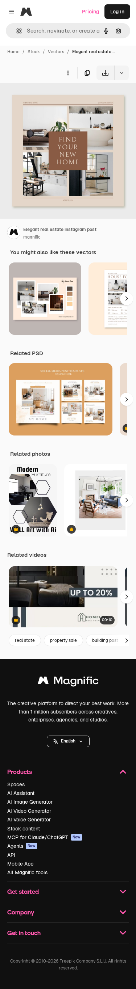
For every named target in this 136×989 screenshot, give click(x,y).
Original (46, 96)
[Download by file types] (121, 73)
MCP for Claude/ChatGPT (44, 837)
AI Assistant (20, 793)
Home (13, 52)
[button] (68, 741)
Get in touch (24, 933)
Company (20, 912)
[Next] (126, 298)
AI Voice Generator (29, 819)
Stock (34, 52)
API (11, 855)
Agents (21, 846)
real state (25, 640)
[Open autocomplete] (16, 31)
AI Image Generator (30, 802)
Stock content (23, 828)
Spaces (16, 784)
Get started (23, 891)
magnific (32, 237)
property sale (63, 640)
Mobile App (20, 863)
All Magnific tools (27, 872)
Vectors (56, 52)
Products (19, 771)
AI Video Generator (29, 811)
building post (105, 640)
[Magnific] (68, 682)
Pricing (90, 11)
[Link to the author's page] (13, 233)
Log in (117, 11)
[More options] (68, 73)
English (68, 741)
